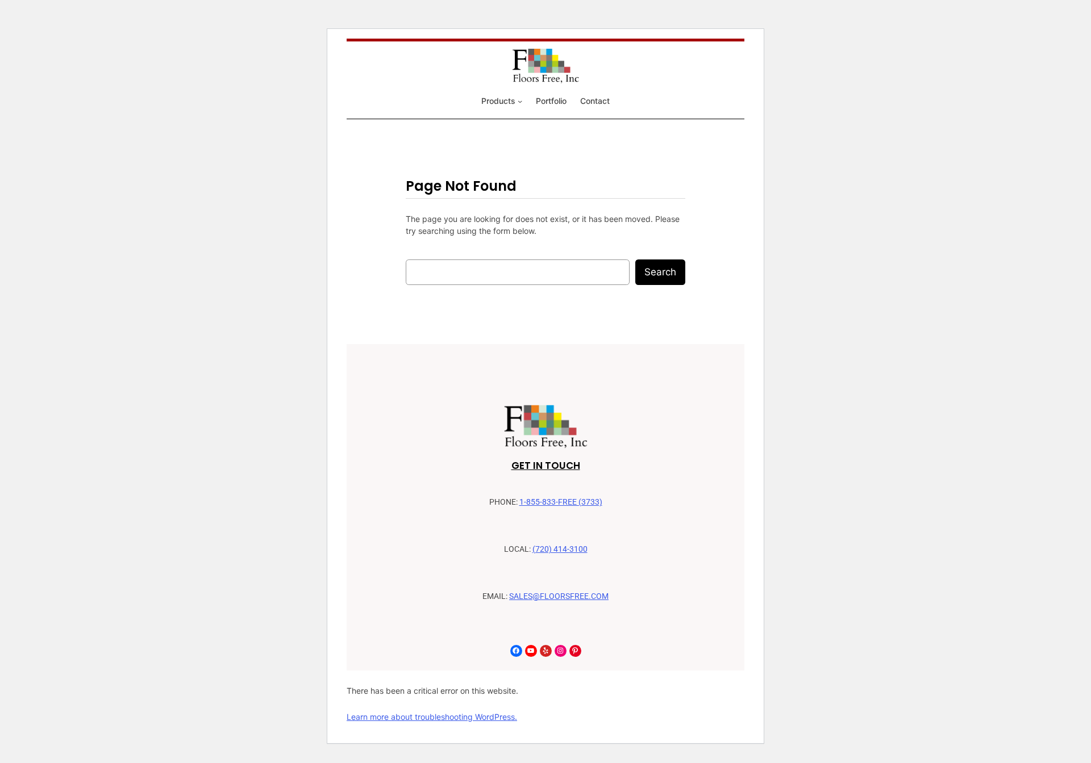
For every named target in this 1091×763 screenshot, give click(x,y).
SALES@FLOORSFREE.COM (559, 596)
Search (660, 272)
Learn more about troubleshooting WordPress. (432, 717)
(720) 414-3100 (560, 549)
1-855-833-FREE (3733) (560, 502)
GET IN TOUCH (545, 465)
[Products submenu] (520, 101)
